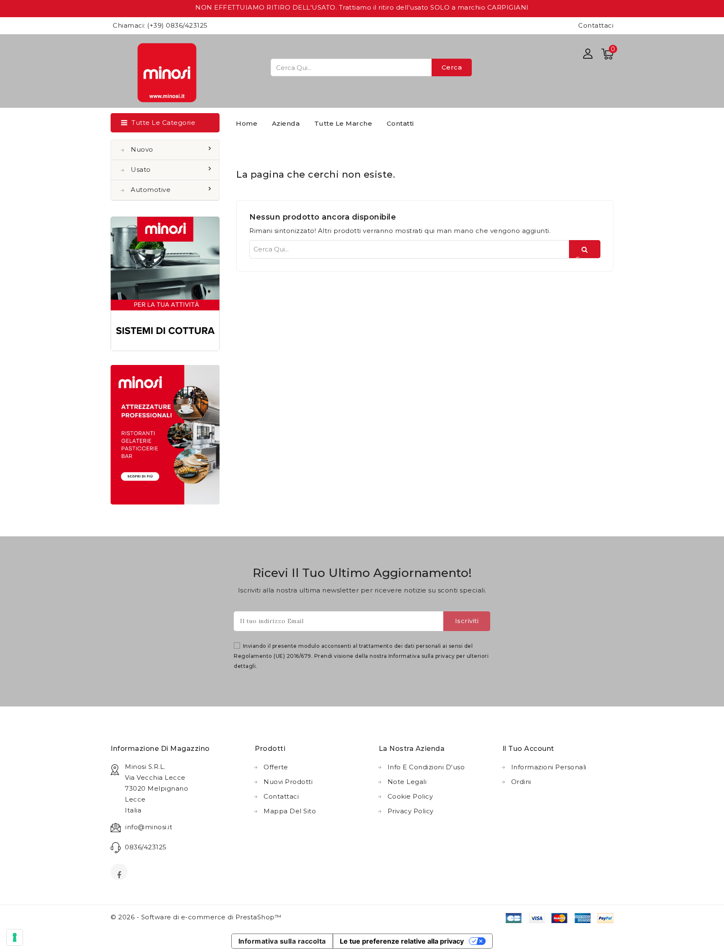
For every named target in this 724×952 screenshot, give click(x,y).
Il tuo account (528, 749)
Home (246, 123)
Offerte (276, 767)
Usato (141, 169)
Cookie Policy (410, 796)
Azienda (286, 123)
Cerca (452, 67)
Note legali (407, 782)
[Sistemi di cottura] (165, 284)
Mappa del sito (290, 811)
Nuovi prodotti (288, 782)
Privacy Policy (411, 811)
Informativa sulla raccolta (282, 941)
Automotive (151, 190)
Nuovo (142, 149)
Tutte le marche (343, 123)
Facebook (120, 874)
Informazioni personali (549, 767)
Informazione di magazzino (160, 749)
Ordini (521, 782)
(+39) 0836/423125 (177, 25)
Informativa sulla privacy (421, 656)
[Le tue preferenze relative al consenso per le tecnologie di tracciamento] (15, 937)
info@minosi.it (148, 827)
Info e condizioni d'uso (426, 767)
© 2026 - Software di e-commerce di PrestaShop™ (196, 917)
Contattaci (595, 25)
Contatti (400, 123)
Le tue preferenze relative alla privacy (402, 941)
